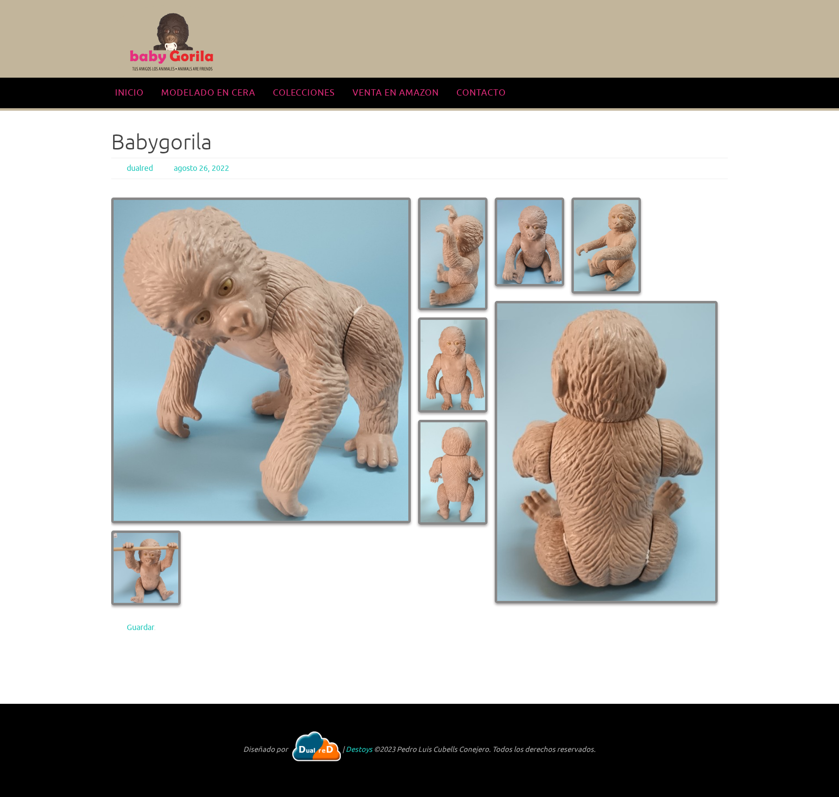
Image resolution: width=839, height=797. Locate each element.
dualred (140, 168)
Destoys (359, 749)
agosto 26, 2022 (201, 168)
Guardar (140, 627)
